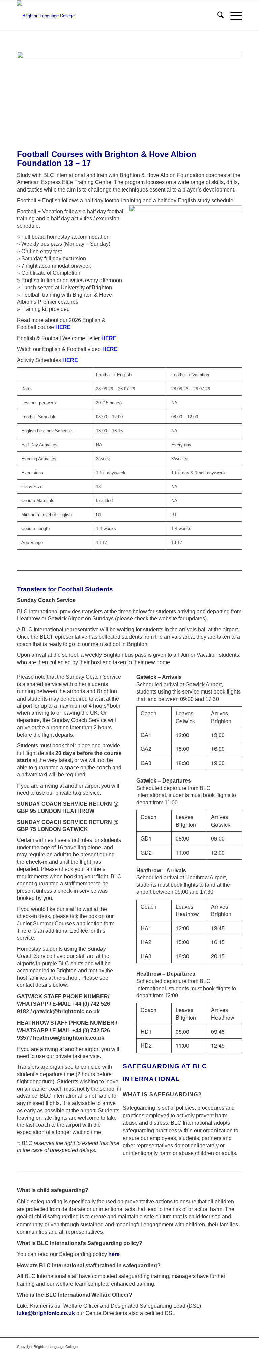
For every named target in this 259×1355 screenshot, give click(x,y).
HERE (110, 349)
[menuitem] (217, 15)
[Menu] (233, 15)
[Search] (217, 15)
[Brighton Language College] (46, 15)
